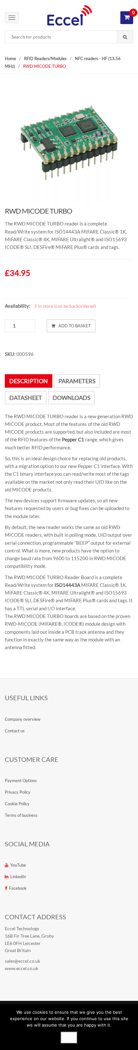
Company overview (22, 719)
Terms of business (21, 815)
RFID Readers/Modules (45, 58)
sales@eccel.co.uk (22, 961)
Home (10, 58)
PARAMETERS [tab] (77, 380)
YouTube (18, 865)
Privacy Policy (17, 792)
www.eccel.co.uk (21, 968)
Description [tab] (28, 380)
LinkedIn (18, 876)
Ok (69, 1037)
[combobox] (69, 37)
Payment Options (21, 780)
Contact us (15, 730)
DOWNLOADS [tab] (72, 397)
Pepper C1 (73, 439)
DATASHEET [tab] (25, 397)
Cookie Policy (17, 803)
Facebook (18, 888)
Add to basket (74, 325)
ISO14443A (67, 585)
